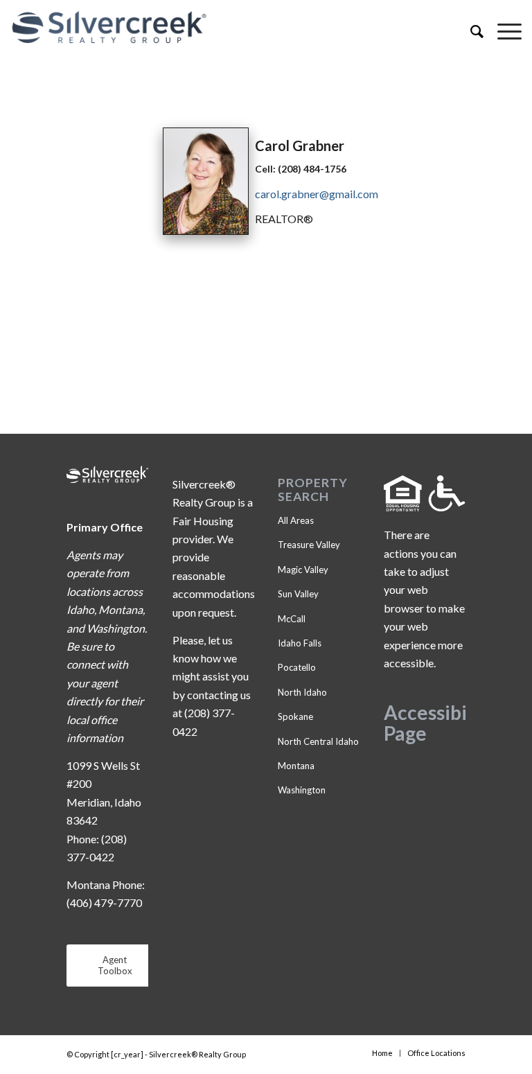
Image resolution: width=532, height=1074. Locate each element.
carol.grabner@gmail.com (316, 193)
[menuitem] (470, 31)
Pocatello (297, 667)
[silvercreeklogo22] (214, 27)
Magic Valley (303, 569)
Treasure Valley (309, 544)
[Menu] (503, 31)
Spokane (295, 716)
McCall (291, 618)
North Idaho (302, 692)
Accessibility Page (440, 723)
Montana (296, 765)
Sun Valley (298, 593)
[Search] (470, 31)
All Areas (296, 520)
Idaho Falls (299, 643)
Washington (302, 789)
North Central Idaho (318, 741)
